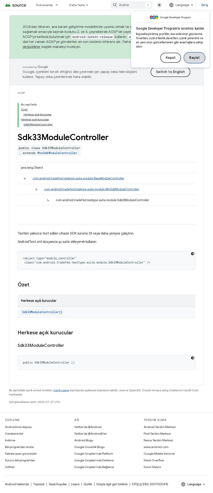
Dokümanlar (44, 5)
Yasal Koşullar (58, 484)
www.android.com (156, 447)
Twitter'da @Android (88, 427)
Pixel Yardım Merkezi (157, 433)
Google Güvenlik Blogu (89, 447)
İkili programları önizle (19, 447)
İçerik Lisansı (61, 390)
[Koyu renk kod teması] (192, 253)
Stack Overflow (154, 460)
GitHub (9, 467)
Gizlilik (88, 484)
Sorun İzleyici (152, 467)
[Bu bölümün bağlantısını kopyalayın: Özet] (33, 285)
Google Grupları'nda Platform (93, 453)
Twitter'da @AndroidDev (90, 433)
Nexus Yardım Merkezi (158, 440)
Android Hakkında (17, 484)
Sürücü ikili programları (20, 460)
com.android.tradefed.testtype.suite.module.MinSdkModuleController (91, 189)
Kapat (171, 58)
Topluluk (39, 484)
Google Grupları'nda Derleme (94, 460)
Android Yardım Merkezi (160, 427)
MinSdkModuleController (57, 153)
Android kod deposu (18, 427)
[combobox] (131, 5)
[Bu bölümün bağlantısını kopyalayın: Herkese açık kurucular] (77, 333)
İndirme (10, 440)
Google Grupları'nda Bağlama (94, 467)
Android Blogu (83, 440)
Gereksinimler (14, 433)
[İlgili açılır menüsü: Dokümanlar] (58, 5)
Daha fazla (77, 5)
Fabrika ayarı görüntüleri (21, 453)
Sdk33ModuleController (40, 312)
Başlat (194, 58)
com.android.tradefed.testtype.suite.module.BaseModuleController (78, 178)
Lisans (75, 484)
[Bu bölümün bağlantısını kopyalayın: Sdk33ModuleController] (68, 345)
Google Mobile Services (159, 453)
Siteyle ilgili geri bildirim (112, 484)
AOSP (21, 93)
